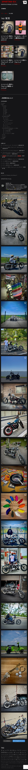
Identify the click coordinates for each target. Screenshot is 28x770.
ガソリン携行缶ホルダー (7, 165)
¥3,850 (20, 37)
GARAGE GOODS (6, 116)
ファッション (13, 761)
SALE (4, 134)
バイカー (17, 752)
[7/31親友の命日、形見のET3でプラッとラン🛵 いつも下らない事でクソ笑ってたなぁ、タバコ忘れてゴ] (14, 342)
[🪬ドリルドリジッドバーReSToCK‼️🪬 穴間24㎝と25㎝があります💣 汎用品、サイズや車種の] (14, 726)
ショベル (15, 757)
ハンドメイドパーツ (7, 132)
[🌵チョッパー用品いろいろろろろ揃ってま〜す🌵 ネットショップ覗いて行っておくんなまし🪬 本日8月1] (14, 259)
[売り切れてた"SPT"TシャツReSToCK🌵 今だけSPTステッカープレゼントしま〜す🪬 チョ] (14, 561)
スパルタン (10, 752)
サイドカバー (22, 761)
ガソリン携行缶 (5, 163)
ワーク (23, 757)
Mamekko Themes (10, 767)
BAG (5, 107)
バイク (18, 750)
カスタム (13, 750)
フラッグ (24, 752)
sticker (7, 764)
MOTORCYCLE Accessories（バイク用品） (10, 128)
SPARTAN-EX (13, 766)
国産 (25, 759)
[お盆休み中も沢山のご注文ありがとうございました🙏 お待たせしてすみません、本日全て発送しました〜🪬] (14, 232)
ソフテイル (18, 761)
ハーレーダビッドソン (18, 756)
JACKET (5, 109)
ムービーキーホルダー (9, 120)
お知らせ (3, 103)
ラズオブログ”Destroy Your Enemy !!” (9, 175)
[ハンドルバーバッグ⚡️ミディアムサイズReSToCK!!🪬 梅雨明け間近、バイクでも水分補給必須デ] (14, 588)
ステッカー (6, 121)
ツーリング (3, 754)
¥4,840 (20, 62)
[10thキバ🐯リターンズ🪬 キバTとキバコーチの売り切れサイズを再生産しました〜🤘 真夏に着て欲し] (14, 534)
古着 (14, 754)
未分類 (3, 138)
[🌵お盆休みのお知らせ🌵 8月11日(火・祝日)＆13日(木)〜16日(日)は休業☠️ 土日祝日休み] (14, 369)
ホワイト (7, 762)
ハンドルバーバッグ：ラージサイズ (10, 145)
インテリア (6, 117)
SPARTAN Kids (6, 179)
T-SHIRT (5, 112)
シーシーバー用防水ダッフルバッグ (10, 159)
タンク (20, 757)
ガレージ (13, 759)
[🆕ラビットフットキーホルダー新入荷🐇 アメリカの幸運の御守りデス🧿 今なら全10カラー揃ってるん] (14, 506)
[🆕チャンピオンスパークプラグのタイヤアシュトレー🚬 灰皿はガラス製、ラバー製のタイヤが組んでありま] (14, 479)
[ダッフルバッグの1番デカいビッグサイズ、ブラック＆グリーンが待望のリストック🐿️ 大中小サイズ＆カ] (14, 451)
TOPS (5, 113)
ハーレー (24, 750)
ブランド (10, 762)
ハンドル (8, 757)
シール (11, 757)
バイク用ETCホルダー (7, 161)
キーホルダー (6, 119)
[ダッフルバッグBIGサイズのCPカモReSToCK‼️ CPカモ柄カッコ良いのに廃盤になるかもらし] (14, 698)
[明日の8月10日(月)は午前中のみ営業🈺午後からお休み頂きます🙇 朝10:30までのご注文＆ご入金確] (14, 314)
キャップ (9, 759)
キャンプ (6, 759)
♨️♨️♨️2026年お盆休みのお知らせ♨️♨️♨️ (11, 155)
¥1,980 (7, 87)
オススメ (4, 136)
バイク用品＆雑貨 (7, 130)
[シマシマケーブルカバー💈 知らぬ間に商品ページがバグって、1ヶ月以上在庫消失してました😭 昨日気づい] (14, 287)
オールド (14, 762)
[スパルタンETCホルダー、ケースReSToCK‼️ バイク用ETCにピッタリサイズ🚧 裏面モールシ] (14, 396)
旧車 (16, 759)
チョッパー (5, 750)
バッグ (24, 756)
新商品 (4, 137)
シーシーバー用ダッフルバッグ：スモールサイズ (12, 147)
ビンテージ (5, 756)
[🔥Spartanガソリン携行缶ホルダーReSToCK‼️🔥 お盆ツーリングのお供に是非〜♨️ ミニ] (14, 424)
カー (7, 754)
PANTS (5, 111)
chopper (11, 756)
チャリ (17, 754)
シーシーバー (7, 761)
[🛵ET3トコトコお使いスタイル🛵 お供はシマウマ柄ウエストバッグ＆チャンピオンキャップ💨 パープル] (14, 643)
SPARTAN (4, 752)
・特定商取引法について (7, 98)
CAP (5, 108)
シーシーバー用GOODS (8, 129)
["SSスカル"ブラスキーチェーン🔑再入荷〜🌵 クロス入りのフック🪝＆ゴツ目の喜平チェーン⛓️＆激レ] (14, 671)
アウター (19, 759)
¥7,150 (7, 62)
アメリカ (11, 754)
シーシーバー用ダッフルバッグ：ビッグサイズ (12, 167)
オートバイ (3, 761)
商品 (3, 104)
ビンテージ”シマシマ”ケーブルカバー (10, 150)
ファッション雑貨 (7, 115)
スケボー (22, 759)
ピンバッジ (6, 125)
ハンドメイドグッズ (7, 124)
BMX (18, 757)
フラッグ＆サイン (7, 126)
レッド (17, 762)
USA (20, 754)
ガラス (19, 762)
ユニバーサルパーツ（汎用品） (9, 133)
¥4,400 (7, 38)
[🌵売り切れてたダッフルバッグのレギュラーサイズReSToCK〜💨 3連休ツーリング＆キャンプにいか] (14, 616)
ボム (21, 762)
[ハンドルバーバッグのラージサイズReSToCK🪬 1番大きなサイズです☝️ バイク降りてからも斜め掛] (14, 205)
